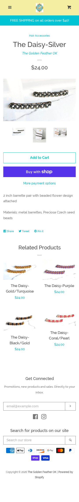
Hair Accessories (39, 35)
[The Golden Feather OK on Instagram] (44, 418)
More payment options (39, 183)
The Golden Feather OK (39, 53)
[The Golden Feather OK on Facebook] (35, 418)
